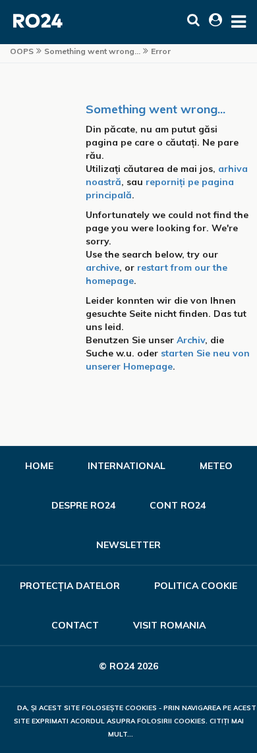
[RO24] (38, 24)
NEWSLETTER (128, 545)
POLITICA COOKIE (195, 586)
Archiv (191, 340)
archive (102, 267)
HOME (39, 466)
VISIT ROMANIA (169, 625)
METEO (216, 466)
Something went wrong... (155, 109)
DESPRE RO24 (83, 505)
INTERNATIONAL (126, 466)
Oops (22, 51)
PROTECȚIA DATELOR (70, 586)
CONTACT (75, 625)
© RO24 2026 (128, 666)
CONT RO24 (178, 505)
